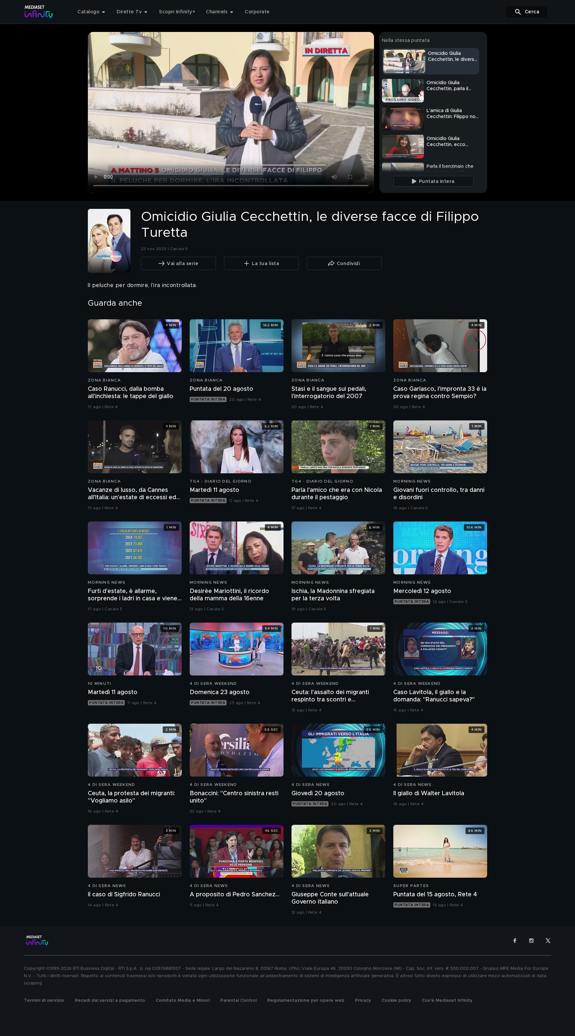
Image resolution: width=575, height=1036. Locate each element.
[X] (548, 941)
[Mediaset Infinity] (39, 12)
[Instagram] (531, 941)
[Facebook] (515, 941)
